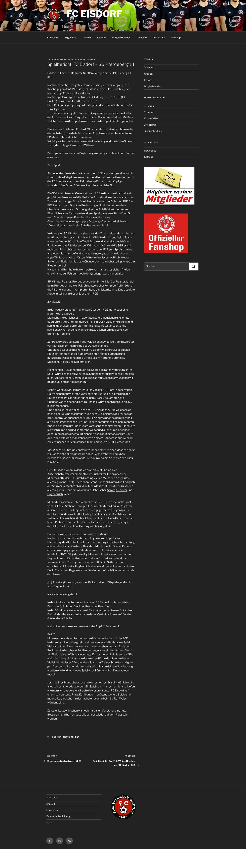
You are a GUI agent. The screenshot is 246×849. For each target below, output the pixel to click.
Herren (57, 737)
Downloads (150, 150)
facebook (142, 37)
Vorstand (149, 67)
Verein (87, 37)
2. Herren (149, 112)
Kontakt (101, 37)
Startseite (52, 37)
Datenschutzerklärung (58, 816)
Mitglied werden (121, 37)
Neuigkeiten (71, 737)
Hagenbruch (55, 494)
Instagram (159, 37)
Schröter (121, 490)
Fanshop (176, 37)
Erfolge (148, 80)
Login (49, 822)
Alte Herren (150, 124)
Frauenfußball (151, 118)
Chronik (148, 73)
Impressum (52, 810)
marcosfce (88, 59)
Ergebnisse (71, 37)
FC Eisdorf (94, 13)
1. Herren (149, 105)
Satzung (148, 156)
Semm (111, 490)
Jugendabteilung (153, 130)
